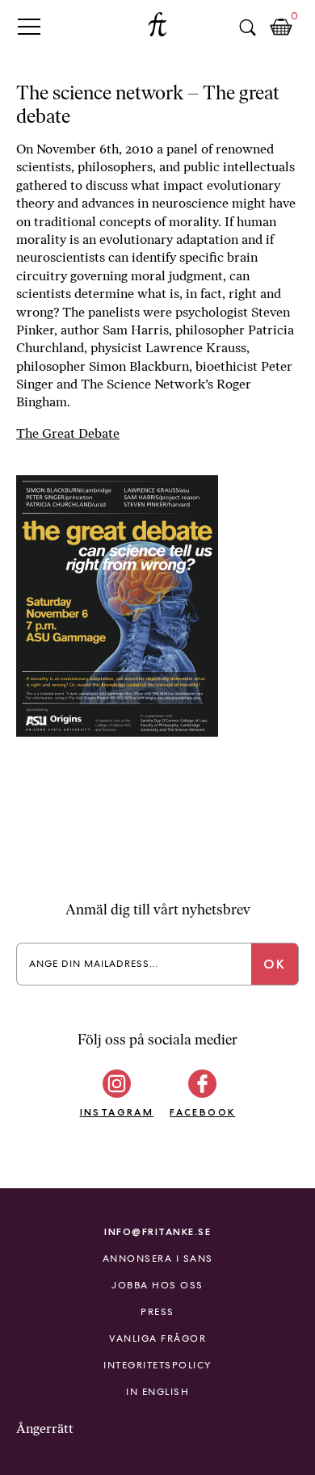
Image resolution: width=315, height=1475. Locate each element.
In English (157, 1391)
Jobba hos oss (157, 1285)
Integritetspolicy (157, 1365)
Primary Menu (29, 26)
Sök (247, 27)
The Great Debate (68, 433)
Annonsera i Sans (158, 1258)
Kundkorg (281, 27)
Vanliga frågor (157, 1338)
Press (157, 1311)
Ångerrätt (45, 1428)
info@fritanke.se (157, 1231)
